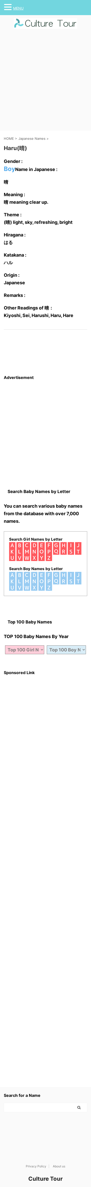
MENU (18, 8)
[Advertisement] (45, 83)
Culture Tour (45, 1178)
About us (59, 1166)
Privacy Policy (36, 1166)
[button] (8, 7)
